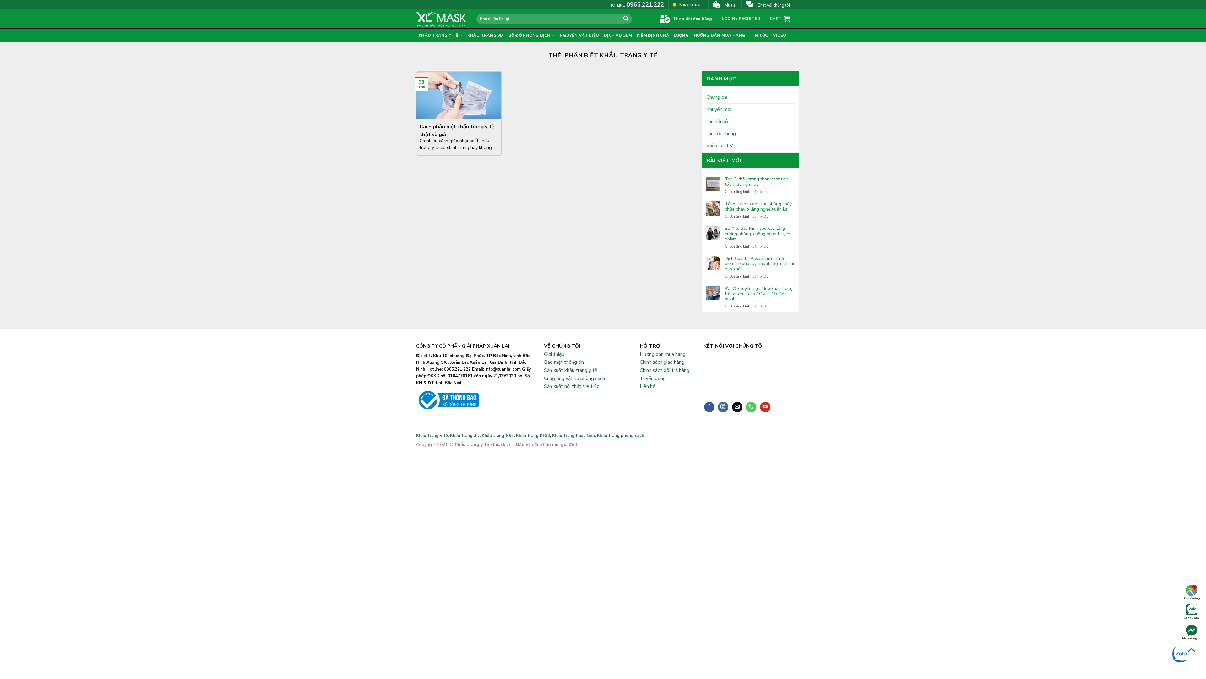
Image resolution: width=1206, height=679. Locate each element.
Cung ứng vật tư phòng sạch (574, 378)
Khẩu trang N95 (498, 436)
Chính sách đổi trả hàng (664, 370)
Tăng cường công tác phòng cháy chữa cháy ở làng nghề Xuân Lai (758, 206)
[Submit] (626, 19)
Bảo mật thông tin (564, 362)
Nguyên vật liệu (579, 35)
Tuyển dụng (653, 378)
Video (779, 35)
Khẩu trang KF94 (533, 436)
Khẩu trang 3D (485, 35)
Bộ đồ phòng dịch (529, 35)
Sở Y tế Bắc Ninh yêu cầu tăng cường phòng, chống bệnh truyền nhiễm (757, 234)
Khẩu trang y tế (438, 35)
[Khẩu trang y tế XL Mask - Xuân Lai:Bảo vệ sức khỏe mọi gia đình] (441, 19)
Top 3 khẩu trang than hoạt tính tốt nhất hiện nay (756, 182)
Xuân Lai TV (719, 145)
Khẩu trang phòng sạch (620, 436)
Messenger (1191, 638)
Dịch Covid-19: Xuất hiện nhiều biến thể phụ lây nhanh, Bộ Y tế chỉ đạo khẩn (759, 264)
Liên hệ (647, 386)
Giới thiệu (554, 354)
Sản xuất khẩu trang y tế (570, 370)
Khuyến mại (718, 109)
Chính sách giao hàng (662, 362)
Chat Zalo (1191, 618)
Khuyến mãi (689, 4)
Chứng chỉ (716, 97)
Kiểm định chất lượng (663, 35)
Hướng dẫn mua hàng (719, 35)
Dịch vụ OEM (618, 35)
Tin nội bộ (717, 121)
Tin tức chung (721, 133)
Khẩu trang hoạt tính (573, 436)
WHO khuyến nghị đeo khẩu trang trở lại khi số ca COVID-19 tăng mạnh (759, 294)
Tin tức (759, 35)
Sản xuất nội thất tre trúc (571, 386)
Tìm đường (1191, 598)
